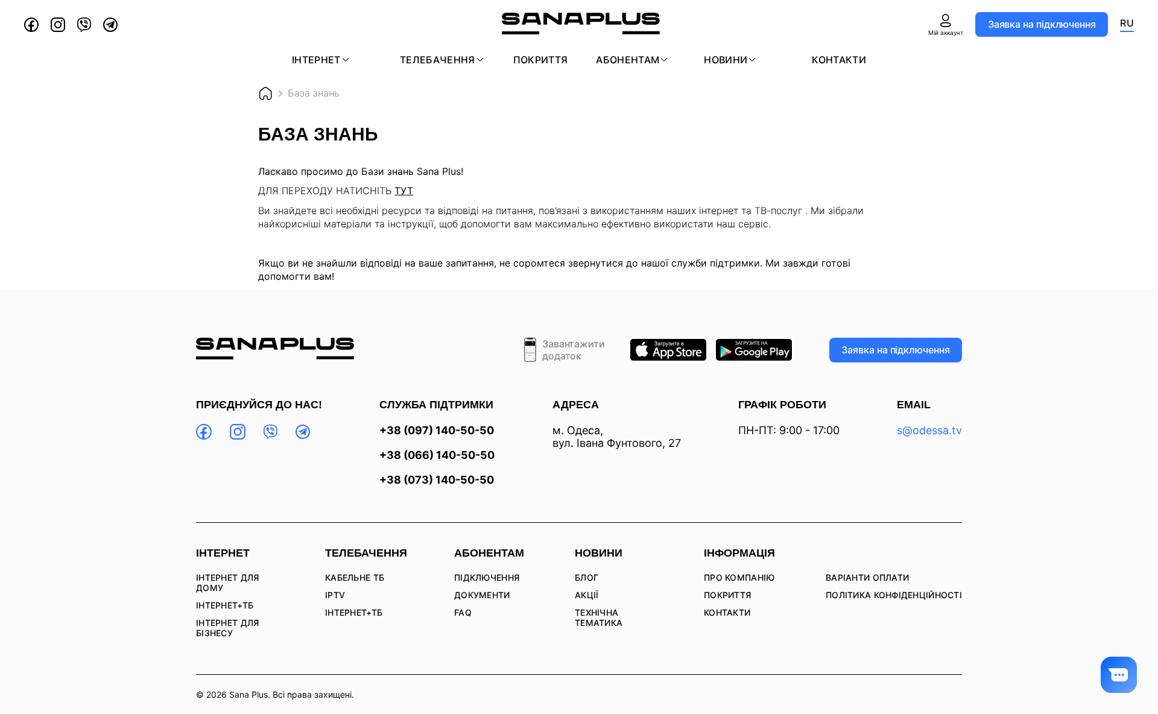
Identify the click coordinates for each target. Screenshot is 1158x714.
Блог (586, 577)
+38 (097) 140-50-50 (436, 430)
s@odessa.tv (929, 430)
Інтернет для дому (227, 582)
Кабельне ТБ (354, 577)
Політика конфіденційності (894, 595)
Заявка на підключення (1042, 24)
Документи (482, 595)
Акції (586, 595)
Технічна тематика (598, 617)
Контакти (839, 60)
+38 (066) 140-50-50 (437, 455)
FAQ (463, 612)
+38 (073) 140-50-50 (436, 480)
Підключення (486, 577)
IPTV (335, 595)
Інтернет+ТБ (224, 605)
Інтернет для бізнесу (227, 628)
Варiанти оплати (867, 577)
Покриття (540, 60)
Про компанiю (739, 577)
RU (1127, 23)
